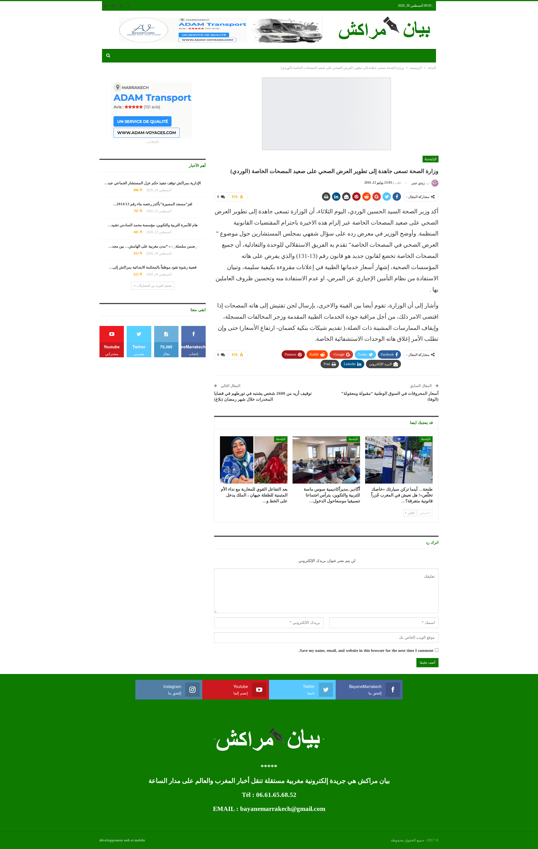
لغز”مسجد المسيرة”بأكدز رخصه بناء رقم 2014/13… (152, 204)
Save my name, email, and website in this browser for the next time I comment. (366, 651)
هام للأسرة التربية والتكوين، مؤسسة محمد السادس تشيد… (153, 225)
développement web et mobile (122, 840)
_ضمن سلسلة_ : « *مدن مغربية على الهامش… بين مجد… (152, 246)
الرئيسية (431, 159)
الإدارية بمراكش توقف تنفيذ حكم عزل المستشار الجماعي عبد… (152, 183)
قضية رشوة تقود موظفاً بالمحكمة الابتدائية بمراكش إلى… (152, 267)
